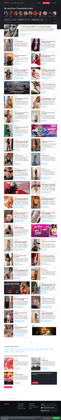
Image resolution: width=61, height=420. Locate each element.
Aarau (32, 349)
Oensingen (47, 349)
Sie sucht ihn (8, 398)
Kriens (17, 351)
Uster (52, 349)
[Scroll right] (55, 14)
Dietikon (36, 349)
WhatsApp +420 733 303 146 (48, 407)
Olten (24, 349)
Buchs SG (12, 351)
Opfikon (12, 349)
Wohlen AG (22, 351)
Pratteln (41, 349)
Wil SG (28, 349)
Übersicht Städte (32, 405)
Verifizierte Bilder (9, 22)
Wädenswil (7, 351)
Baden (20, 349)
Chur (16, 349)
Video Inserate (17, 22)
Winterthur (7, 349)
